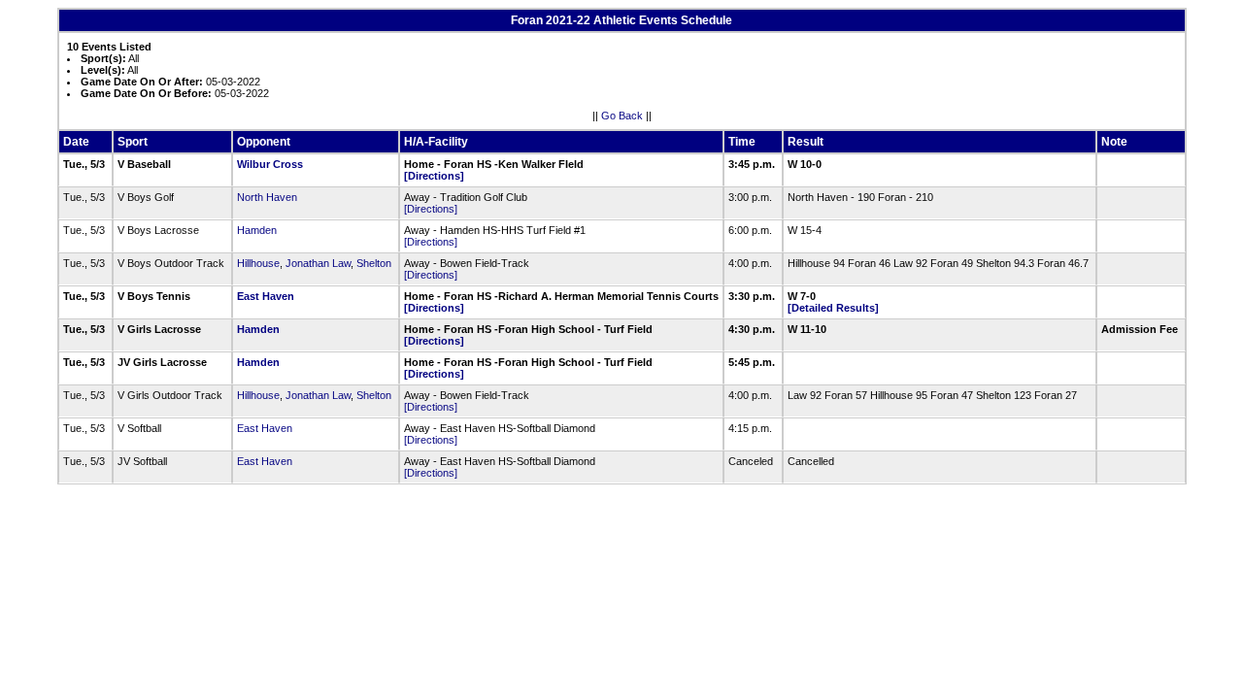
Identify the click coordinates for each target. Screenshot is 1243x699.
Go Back (622, 115)
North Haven (267, 197)
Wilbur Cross (270, 164)
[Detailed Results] (833, 308)
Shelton (373, 263)
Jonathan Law (318, 263)
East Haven (265, 296)
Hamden (257, 230)
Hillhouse (258, 263)
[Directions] (434, 176)
